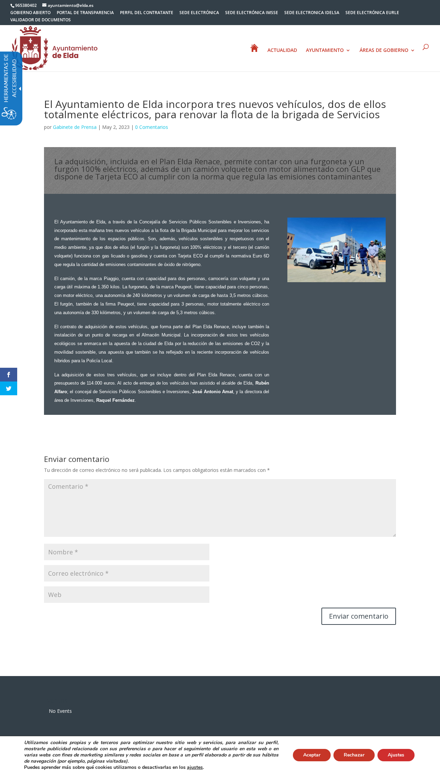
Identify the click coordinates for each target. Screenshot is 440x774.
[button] (288, 250)
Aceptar (311, 755)
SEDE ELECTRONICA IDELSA (311, 13)
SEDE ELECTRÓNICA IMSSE (251, 13)
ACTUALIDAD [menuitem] (282, 50)
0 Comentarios (151, 127)
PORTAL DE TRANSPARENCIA (85, 13)
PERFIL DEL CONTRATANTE (146, 13)
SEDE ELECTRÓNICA (199, 13)
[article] (358, 616)
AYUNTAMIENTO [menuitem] (325, 50)
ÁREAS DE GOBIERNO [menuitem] (384, 50)
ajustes (195, 767)
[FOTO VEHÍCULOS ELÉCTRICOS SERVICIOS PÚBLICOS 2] (336, 282)
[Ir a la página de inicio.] (55, 47)
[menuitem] (30, 14)
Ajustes (396, 755)
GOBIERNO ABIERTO (30, 13)
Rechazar (354, 755)
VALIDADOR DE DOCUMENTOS (40, 20)
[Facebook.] (8, 375)
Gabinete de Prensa (75, 127)
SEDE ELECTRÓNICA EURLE (372, 13)
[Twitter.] (8, 388)
